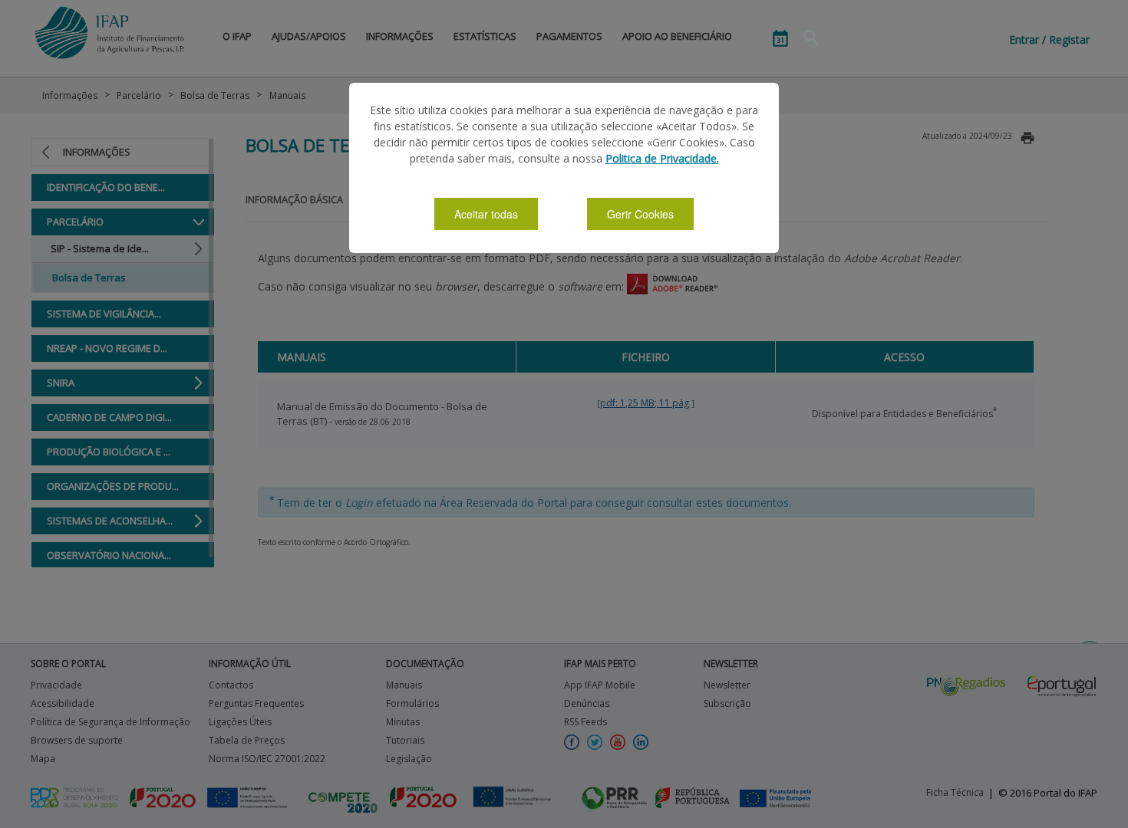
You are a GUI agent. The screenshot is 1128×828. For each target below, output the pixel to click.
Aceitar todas (486, 214)
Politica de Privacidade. (662, 158)
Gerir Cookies (640, 214)
